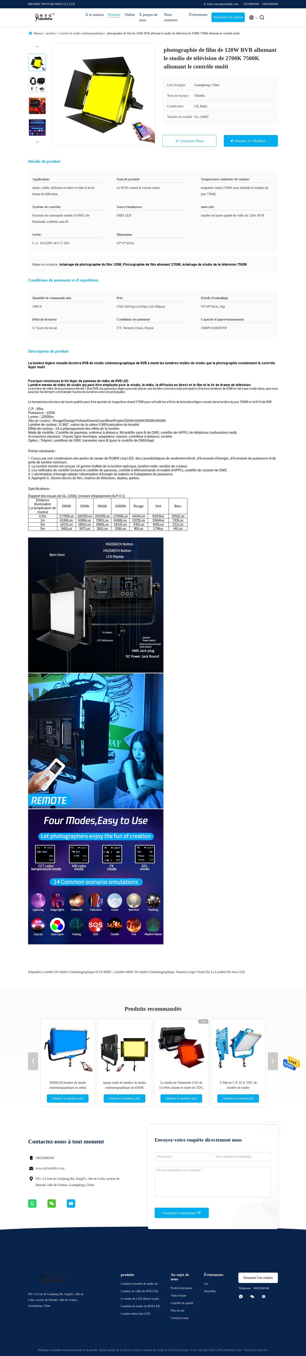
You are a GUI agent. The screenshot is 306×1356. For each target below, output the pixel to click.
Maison (38, 33)
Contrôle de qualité (182, 1303)
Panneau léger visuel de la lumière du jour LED (210, 972)
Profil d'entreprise (181, 1288)
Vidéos (129, 14)
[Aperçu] (44, 17)
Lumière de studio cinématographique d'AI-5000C (77, 972)
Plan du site (177, 1310)
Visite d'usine (178, 1295)
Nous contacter (171, 17)
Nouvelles (210, 1291)
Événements (198, 14)
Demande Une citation (228, 17)
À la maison (94, 14)
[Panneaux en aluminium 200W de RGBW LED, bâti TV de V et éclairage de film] (238, 1046)
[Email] (76, 1206)
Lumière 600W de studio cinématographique (144, 972)
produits (50, 33)
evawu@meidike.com (50, 1168)
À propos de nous (148, 17)
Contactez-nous (192, 141)
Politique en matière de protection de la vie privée (67, 1350)
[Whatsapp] (37, 1206)
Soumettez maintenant (179, 1213)
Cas (206, 1283)
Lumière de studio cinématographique (81, 33)
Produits (114, 14)
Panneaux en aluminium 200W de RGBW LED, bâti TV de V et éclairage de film (238, 1087)
